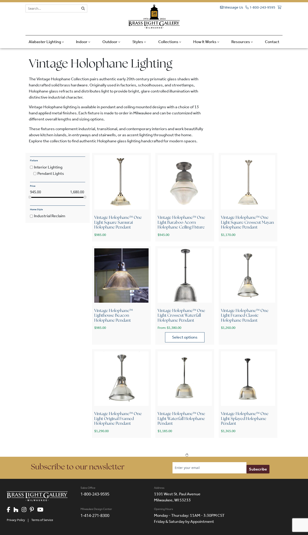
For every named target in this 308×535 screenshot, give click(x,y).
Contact (272, 41)
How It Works (205, 41)
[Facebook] (10, 510)
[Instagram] (26, 510)
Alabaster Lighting (45, 41)
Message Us (233, 7)
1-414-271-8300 (94, 515)
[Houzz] (18, 510)
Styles (138, 41)
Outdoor (110, 41)
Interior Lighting (48, 167)
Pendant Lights (50, 173)
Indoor (82, 41)
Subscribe (258, 469)
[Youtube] (42, 510)
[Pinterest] (33, 510)
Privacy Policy (16, 520)
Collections (168, 41)
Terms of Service (42, 520)
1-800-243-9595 (262, 7)
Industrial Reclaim (49, 216)
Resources (241, 41)
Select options (185, 337)
